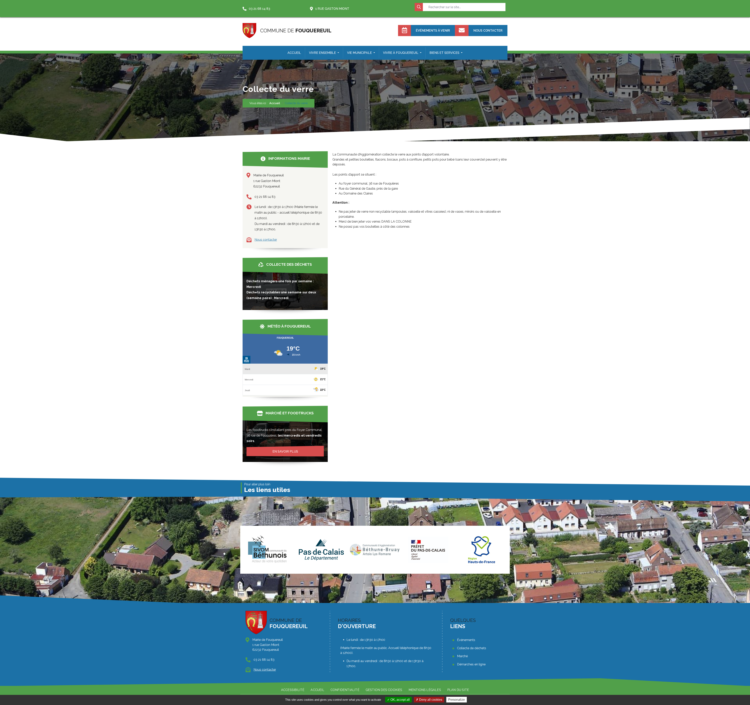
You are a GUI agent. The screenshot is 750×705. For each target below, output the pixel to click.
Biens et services (444, 53)
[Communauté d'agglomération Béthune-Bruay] (321, 550)
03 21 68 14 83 (264, 197)
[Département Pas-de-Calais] (268, 549)
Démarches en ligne (471, 664)
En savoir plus (285, 451)
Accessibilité (292, 690)
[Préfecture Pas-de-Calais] (374, 550)
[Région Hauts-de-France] (428, 550)
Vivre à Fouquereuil (401, 53)
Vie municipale (360, 53)
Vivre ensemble (323, 53)
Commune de (295, 31)
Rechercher (419, 7)
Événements (466, 640)
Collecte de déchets (471, 648)
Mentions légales (425, 690)
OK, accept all (400, 699)
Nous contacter (265, 240)
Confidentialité (344, 690)
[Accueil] (249, 30)
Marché (462, 656)
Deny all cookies (430, 699)
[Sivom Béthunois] (481, 550)
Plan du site (458, 690)
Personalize (456, 699)
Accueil (294, 53)
